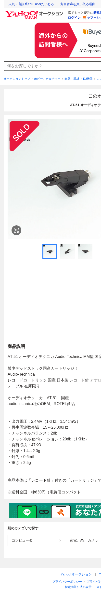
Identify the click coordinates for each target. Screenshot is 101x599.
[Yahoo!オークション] (34, 12)
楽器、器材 (71, 79)
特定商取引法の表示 (78, 587)
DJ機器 (88, 79)
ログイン (74, 17)
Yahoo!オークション (76, 574)
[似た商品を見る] (16, 230)
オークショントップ (17, 79)
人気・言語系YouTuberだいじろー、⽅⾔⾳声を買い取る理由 (52, 4)
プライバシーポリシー (67, 581)
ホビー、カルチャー (47, 79)
